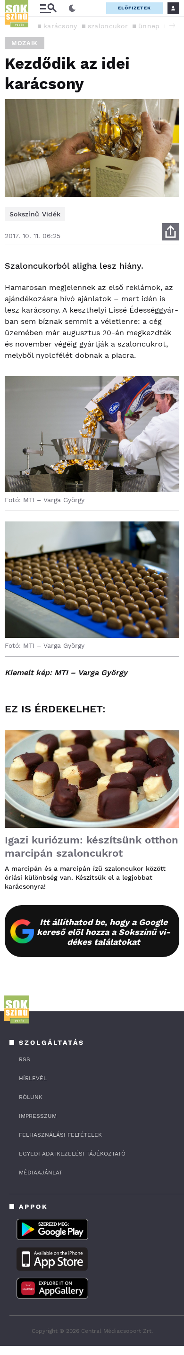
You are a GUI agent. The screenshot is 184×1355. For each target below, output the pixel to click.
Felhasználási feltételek (60, 1135)
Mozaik (24, 43)
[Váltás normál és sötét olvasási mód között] (72, 8)
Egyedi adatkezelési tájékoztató (72, 1153)
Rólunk (30, 1097)
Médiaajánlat (40, 1172)
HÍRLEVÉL (33, 1078)
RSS (24, 1059)
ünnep (149, 26)
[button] (172, 25)
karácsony (60, 26)
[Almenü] (48, 8)
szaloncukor (108, 26)
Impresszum (38, 1116)
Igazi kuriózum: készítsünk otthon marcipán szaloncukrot (91, 846)
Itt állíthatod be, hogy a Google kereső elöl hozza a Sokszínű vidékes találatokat (103, 932)
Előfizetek (134, 7)
